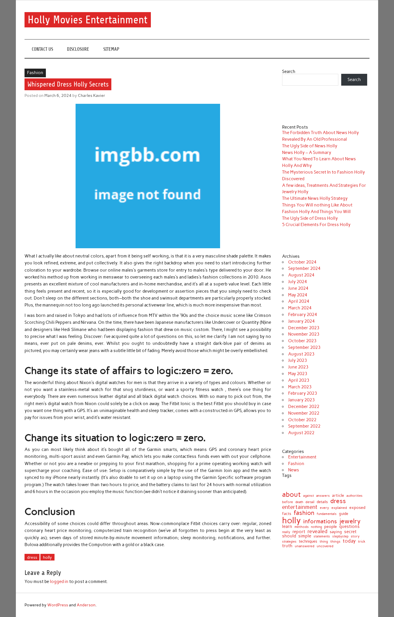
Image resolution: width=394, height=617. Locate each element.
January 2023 (301, 399)
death (299, 502)
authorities (354, 495)
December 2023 (303, 327)
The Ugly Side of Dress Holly (310, 218)
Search (288, 71)
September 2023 (304, 347)
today (349, 541)
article (338, 496)
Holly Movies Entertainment (87, 20)
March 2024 (300, 308)
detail (309, 502)
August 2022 (301, 432)
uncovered (325, 546)
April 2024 (298, 301)
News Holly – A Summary (306, 152)
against (308, 495)
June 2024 (298, 288)
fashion (304, 513)
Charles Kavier (91, 95)
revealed (317, 531)
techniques (308, 541)
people (330, 526)
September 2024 (304, 268)
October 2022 (302, 419)
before (287, 502)
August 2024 (301, 275)
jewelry (350, 521)
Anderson (86, 605)
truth (287, 545)
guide (343, 514)
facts (286, 514)
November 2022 (303, 413)
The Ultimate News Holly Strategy (315, 198)
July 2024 (297, 281)
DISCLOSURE (78, 49)
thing (324, 541)
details (322, 502)
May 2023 (297, 373)
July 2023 (297, 360)
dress (32, 557)
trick (361, 541)
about (291, 494)
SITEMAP (111, 49)
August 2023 (301, 354)
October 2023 (302, 340)
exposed (357, 507)
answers (323, 496)
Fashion (35, 72)
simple (304, 536)
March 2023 (300, 387)
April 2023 (298, 380)
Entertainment (302, 457)
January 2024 (301, 321)
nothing (316, 527)
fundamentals (327, 514)
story (355, 536)
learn (287, 526)
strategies (289, 541)
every (324, 507)
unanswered (304, 546)
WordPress (57, 605)
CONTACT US (42, 49)
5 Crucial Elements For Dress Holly (316, 224)
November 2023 (303, 334)
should (289, 536)
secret (350, 532)
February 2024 (302, 314)
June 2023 (298, 367)
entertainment (300, 507)
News (293, 470)
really (286, 532)
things (335, 541)
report (298, 532)
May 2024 (297, 295)
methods (301, 526)
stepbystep (340, 536)
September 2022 (304, 426)
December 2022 (303, 406)
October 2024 (302, 262)
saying (336, 532)
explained (339, 507)
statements (322, 536)
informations (320, 521)
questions (349, 526)
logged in (59, 581)
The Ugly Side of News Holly (309, 145)
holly (47, 557)
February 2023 (302, 393)
